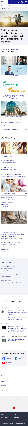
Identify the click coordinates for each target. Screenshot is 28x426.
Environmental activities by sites (8, 169)
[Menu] (26, 2)
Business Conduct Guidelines (8, 247)
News (2, 399)
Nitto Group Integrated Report (8, 266)
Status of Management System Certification (11, 282)
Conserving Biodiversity (6, 167)
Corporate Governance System (8, 232)
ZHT (15, 2)
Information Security (6, 254)
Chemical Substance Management (9, 172)
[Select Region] (22, 2)
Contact (16, 399)
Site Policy (16, 414)
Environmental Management (7, 160)
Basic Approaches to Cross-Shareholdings (11, 242)
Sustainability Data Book (7, 268)
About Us (3, 381)
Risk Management (5, 249)
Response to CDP (5, 270)
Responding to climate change (8, 162)
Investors (3, 385)
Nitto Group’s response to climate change (11, 174)
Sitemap (3, 414)
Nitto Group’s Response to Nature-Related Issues (13, 176)
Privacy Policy (4, 417)
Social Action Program (6, 206)
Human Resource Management (8, 209)
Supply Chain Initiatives (6, 197)
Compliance (3, 251)
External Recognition (6, 280)
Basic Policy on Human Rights (8, 199)
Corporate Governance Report (8, 244)
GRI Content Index (5, 291)
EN (18, 2)
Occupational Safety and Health (8, 202)
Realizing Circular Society (7, 165)
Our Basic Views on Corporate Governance (11, 229)
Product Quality (4, 204)
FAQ (2, 403)
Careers (3, 390)
